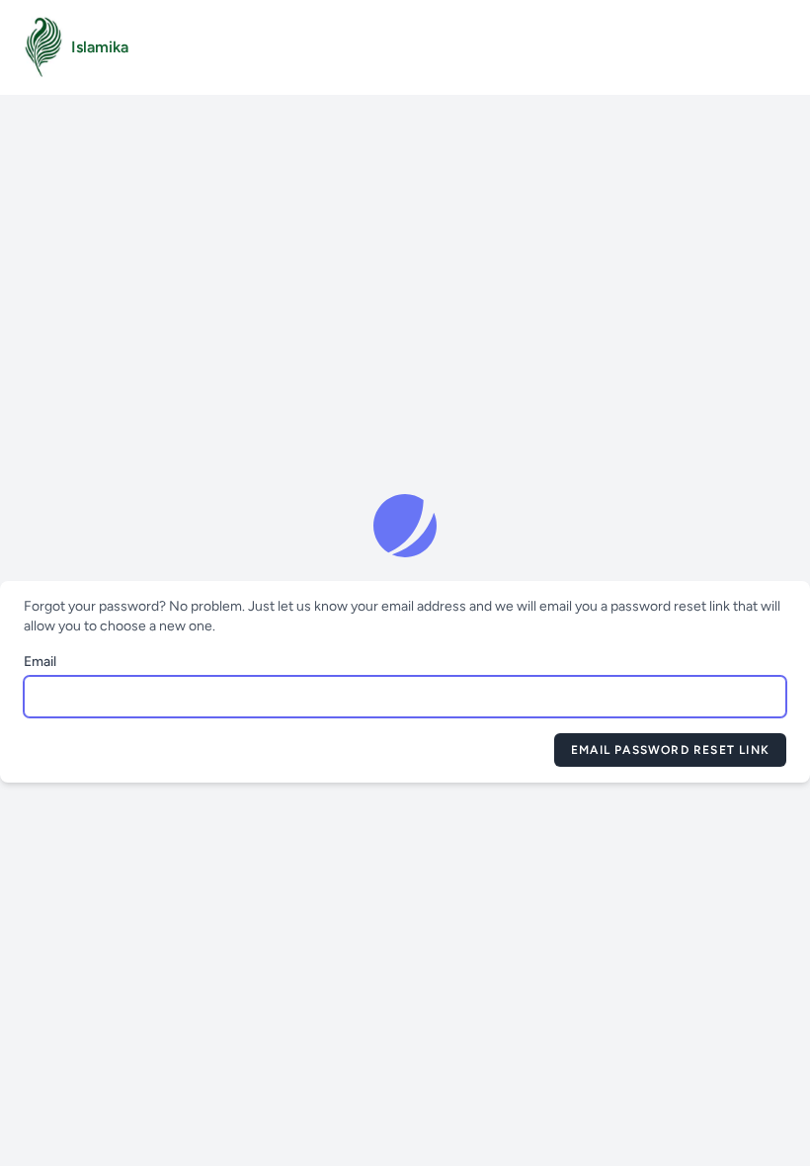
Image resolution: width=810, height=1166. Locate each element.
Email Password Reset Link (670, 750)
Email (40, 661)
